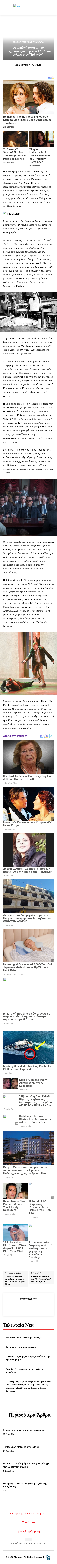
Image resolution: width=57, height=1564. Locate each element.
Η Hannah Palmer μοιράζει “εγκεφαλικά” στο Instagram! (41, 1279)
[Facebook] (14, 1307)
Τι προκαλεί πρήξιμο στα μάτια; (21, 1346)
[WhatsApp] (35, 1307)
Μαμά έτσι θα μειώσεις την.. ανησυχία (24, 1337)
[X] (21, 1307)
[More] (43, 1307)
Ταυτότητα (28, 1522)
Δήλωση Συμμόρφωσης (28, 1531)
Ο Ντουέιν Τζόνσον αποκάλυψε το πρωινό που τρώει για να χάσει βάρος (15, 1280)
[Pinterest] (28, 1307)
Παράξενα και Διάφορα (28, 42)
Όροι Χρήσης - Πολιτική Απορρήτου (28, 1513)
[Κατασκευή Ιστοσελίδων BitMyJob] (48, 1557)
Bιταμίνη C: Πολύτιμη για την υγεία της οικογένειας (25, 1371)
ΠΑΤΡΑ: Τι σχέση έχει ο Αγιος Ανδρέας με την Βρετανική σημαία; (26, 1465)
